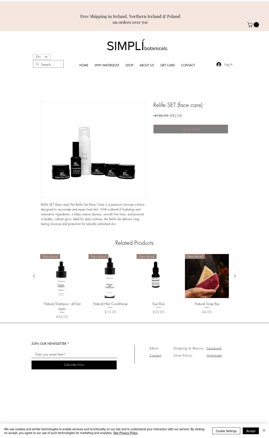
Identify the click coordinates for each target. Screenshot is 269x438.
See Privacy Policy (125, 433)
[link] (253, 24)
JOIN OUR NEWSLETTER (49, 343)
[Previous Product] (34, 275)
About (154, 348)
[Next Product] (234, 275)
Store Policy (182, 355)
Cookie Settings (226, 431)
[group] (134, 287)
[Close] (263, 431)
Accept (250, 431)
